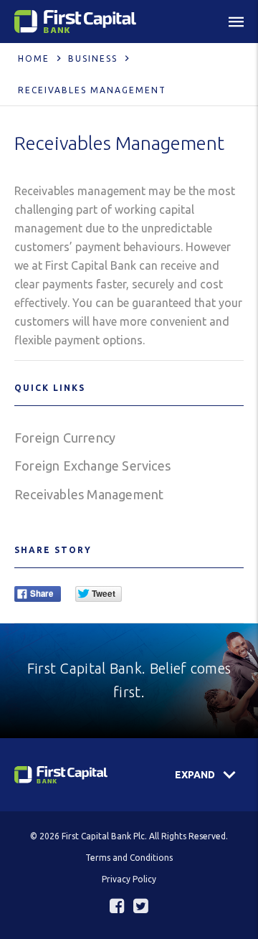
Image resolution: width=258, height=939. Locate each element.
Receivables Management (88, 494)
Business (93, 58)
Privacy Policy (129, 879)
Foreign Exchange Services (92, 465)
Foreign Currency (64, 437)
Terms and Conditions (129, 857)
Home (33, 58)
